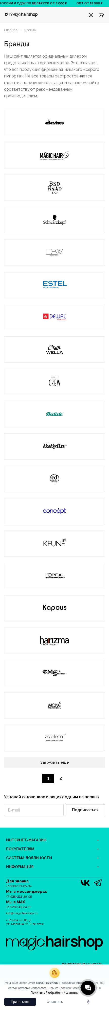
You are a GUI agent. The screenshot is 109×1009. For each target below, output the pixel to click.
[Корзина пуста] (101, 14)
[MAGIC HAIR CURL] (54, 155)
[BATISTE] (54, 414)
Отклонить (55, 1002)
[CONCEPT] (54, 511)
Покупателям (20, 849)
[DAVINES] (54, 123)
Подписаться (85, 809)
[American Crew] (54, 382)
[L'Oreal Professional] (54, 576)
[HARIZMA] (54, 640)
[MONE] (54, 705)
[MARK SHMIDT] (54, 673)
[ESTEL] (54, 284)
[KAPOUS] (54, 608)
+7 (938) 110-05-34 (19, 886)
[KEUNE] (54, 543)
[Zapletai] (54, 738)
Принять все (20, 1002)
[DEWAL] (54, 317)
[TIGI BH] (54, 187)
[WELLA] (54, 349)
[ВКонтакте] (85, 883)
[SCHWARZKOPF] (54, 220)
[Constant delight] (54, 479)
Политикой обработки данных (54, 992)
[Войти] (91, 14)
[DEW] (54, 252)
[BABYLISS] (54, 446)
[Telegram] (98, 883)
